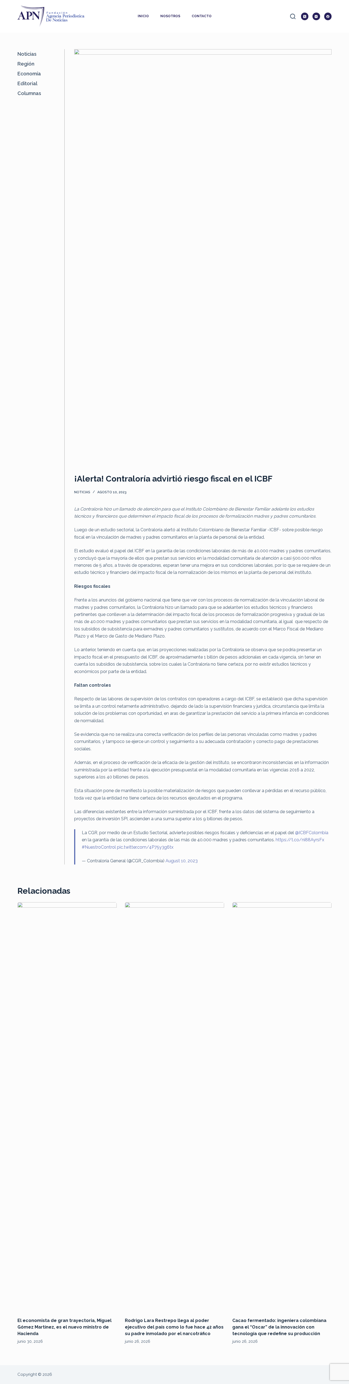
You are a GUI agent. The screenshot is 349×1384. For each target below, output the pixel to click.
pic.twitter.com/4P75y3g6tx (145, 847)
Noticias (82, 492)
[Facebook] (328, 16)
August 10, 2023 (182, 860)
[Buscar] (293, 16)
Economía (29, 73)
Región (25, 64)
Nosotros (170, 16)
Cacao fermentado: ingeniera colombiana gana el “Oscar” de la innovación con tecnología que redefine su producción (279, 1327)
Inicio (143, 16)
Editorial (27, 83)
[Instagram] (316, 16)
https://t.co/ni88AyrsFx (300, 839)
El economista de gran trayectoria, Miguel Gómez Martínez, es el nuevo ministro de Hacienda (64, 1327)
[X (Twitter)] (305, 16)
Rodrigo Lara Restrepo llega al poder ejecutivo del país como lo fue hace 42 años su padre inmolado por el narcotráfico (174, 1327)
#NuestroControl (99, 847)
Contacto (202, 16)
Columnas (29, 93)
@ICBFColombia (311, 832)
